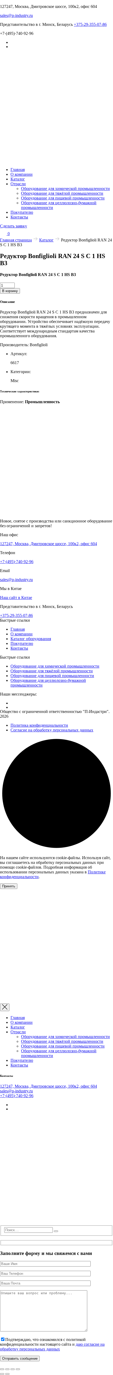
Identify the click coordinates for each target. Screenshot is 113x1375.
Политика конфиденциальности (39, 725)
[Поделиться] (13, 1369)
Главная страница (16, 240)
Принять (8, 886)
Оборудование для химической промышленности (65, 188)
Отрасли (18, 184)
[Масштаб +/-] (2, 1369)
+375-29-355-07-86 (90, 24)
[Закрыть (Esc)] (18, 1369)
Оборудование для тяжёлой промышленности (62, 193)
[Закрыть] (4, 1007)
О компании (22, 174)
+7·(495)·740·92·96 (16, 561)
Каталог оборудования (31, 638)
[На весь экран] (7, 1369)
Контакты (19, 217)
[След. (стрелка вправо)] (7, 1374)
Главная (18, 169)
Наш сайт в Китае (16, 597)
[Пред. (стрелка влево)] (2, 1374)
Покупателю (22, 212)
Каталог (18, 179)
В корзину (10, 291)
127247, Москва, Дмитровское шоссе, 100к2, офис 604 (48, 543)
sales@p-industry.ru (16, 15)
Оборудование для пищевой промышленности (63, 198)
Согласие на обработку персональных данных (52, 730)
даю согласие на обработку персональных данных (52, 1346)
